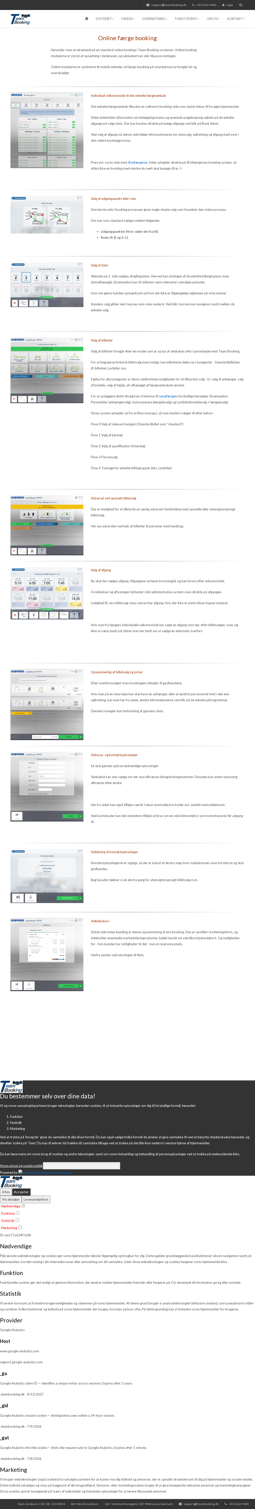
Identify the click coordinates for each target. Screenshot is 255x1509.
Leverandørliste (36, 1199)
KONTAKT (235, 19)
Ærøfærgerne (137, 162)
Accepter (21, 1192)
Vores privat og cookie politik (21, 1166)
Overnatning (153, 19)
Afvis (6, 1192)
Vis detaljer (11, 1199)
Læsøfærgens (168, 396)
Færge (127, 19)
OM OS (212, 19)
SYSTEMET (104, 19)
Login (229, 5)
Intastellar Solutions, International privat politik (81, 1165)
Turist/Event (186, 19)
